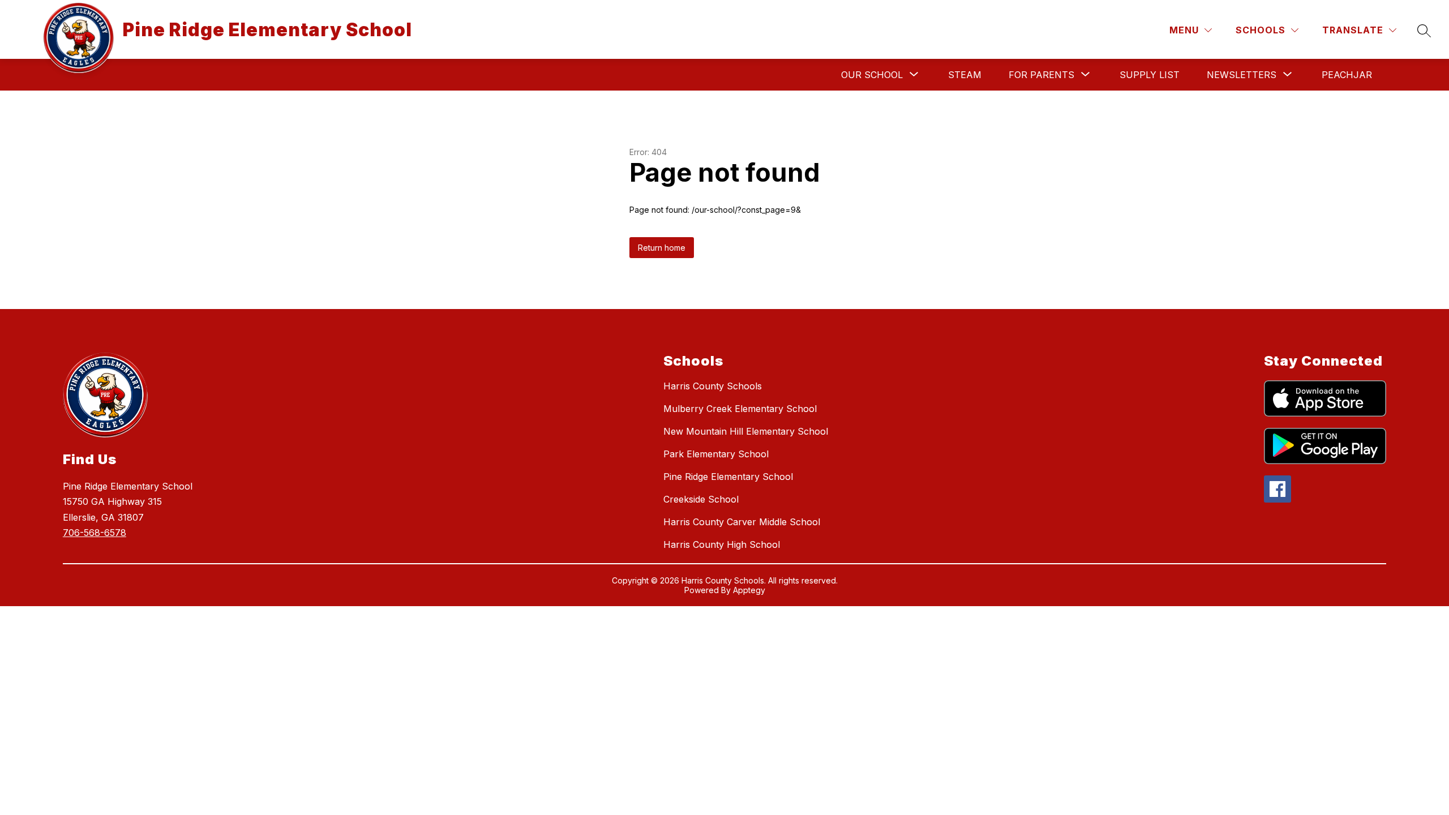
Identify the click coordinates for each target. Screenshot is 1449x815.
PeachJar (1347, 74)
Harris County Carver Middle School (741, 521)
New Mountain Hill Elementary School (745, 431)
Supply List (1150, 74)
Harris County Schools (712, 386)
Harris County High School (721, 544)
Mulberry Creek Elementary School (740, 408)
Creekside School (701, 499)
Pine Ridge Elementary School (728, 476)
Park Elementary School (716, 454)
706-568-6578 (94, 532)
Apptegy (749, 590)
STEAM (964, 74)
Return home (661, 247)
